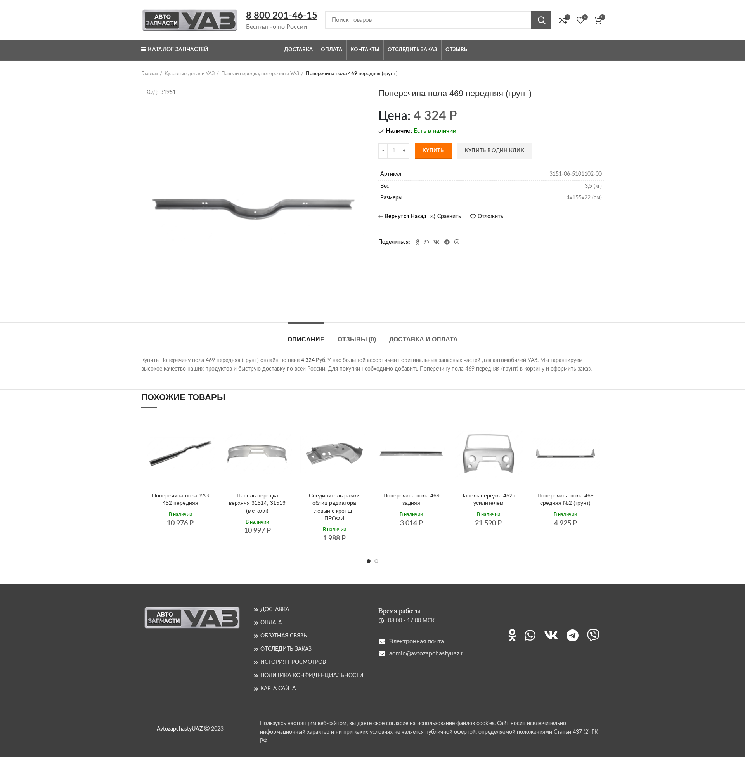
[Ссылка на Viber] (457, 242)
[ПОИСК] (541, 20)
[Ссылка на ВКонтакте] (436, 242)
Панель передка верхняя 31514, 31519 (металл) (257, 503)
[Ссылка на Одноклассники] (418, 242)
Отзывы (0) (357, 339)
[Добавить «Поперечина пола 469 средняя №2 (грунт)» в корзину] (594, 431)
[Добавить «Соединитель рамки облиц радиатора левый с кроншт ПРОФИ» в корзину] (363, 431)
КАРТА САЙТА (278, 688)
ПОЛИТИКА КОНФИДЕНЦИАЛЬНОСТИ (312, 675)
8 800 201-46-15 (281, 16)
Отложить (490, 216)
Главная (149, 73)
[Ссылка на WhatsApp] (426, 242)
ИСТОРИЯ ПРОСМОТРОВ (293, 662)
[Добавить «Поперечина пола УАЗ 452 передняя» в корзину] (209, 431)
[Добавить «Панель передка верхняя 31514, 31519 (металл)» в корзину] (286, 431)
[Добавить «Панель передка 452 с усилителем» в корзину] (517, 431)
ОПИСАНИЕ (306, 339)
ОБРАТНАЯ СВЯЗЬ (283, 636)
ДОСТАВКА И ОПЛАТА (423, 339)
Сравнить (449, 216)
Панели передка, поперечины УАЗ (260, 73)
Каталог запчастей (178, 49)
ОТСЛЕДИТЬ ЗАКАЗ (286, 649)
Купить (433, 150)
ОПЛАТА (271, 622)
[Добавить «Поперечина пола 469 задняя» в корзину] (440, 431)
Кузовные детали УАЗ (190, 73)
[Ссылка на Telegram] (447, 242)
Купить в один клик (494, 150)
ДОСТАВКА (274, 609)
